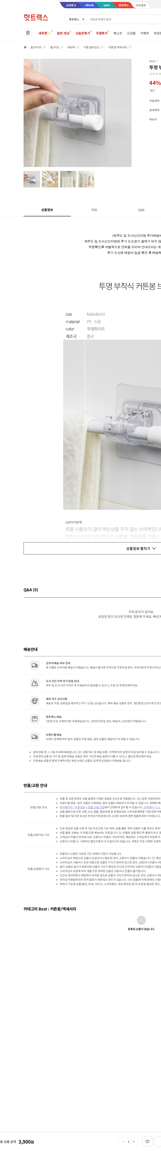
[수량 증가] (134, 1141)
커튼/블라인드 (92, 47)
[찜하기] (147, 1141)
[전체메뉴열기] (28, 32)
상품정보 (47, 209)
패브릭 (71, 47)
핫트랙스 (74, 19)
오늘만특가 (83, 33)
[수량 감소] (123, 1141)
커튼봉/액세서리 (117, 47)
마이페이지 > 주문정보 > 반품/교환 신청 (82, 807)
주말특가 (102, 33)
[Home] (25, 47)
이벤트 (144, 33)
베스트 (117, 33)
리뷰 (94, 209)
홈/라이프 (36, 47)
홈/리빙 (54, 47)
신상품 (131, 33)
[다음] (132, 115)
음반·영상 (63, 33)
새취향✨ (44, 33)
